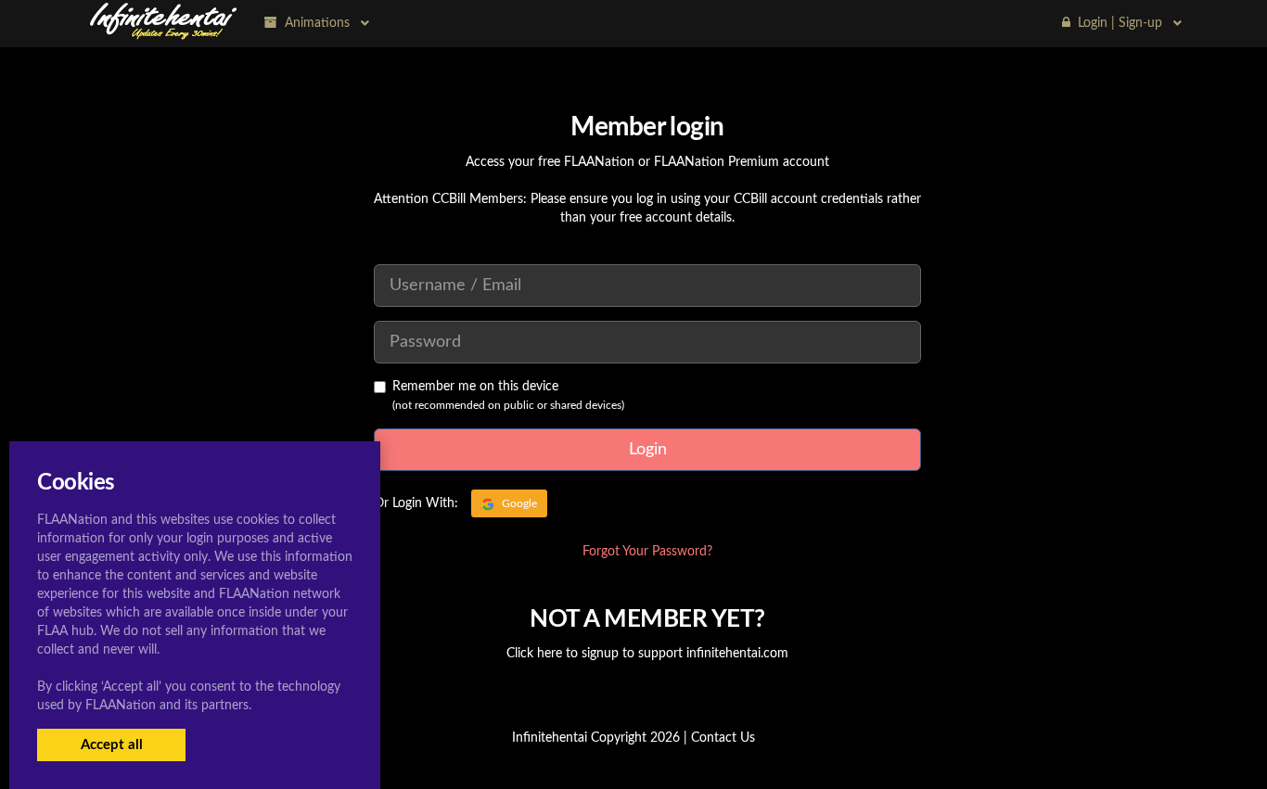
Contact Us (723, 738)
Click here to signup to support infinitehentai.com (647, 653)
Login (648, 449)
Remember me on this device (475, 386)
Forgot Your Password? (647, 551)
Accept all (112, 745)
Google (518, 503)
